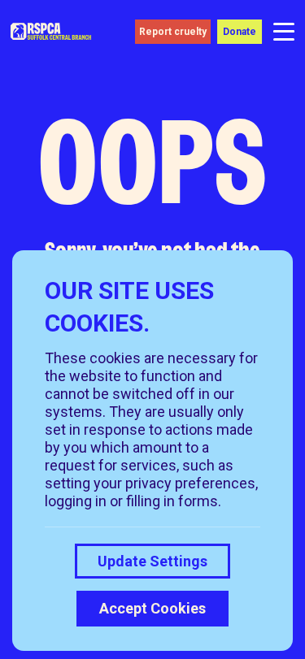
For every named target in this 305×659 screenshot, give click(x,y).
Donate (239, 31)
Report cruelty (173, 31)
